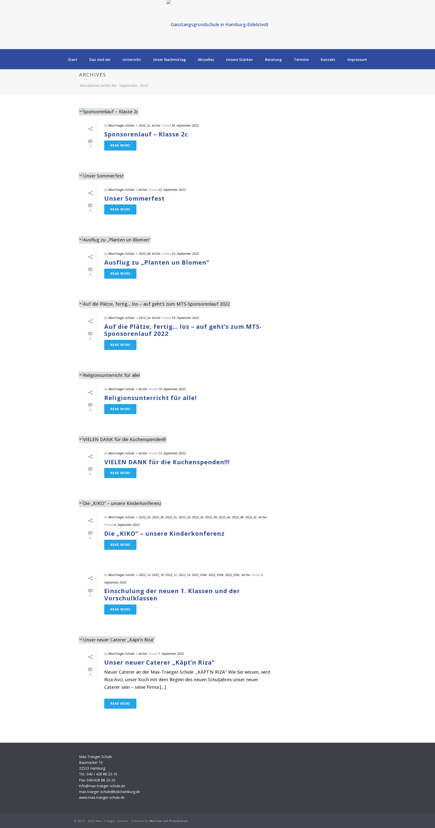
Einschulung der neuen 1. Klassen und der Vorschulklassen (172, 594)
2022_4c (251, 517)
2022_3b (211, 517)
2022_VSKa (199, 575)
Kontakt (328, 59)
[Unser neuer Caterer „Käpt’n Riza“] (178, 640)
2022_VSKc (232, 575)
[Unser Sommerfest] (178, 176)
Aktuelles (206, 59)
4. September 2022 (127, 525)
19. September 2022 (185, 318)
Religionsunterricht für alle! (150, 397)
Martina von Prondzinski (169, 821)
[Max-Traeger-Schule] (218, 24)
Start (72, 59)
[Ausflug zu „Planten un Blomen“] (178, 240)
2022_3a (198, 517)
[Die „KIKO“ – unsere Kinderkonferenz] (178, 503)
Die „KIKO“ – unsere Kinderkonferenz (164, 533)
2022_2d (184, 517)
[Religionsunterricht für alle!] (178, 375)
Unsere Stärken (239, 59)
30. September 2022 (185, 125)
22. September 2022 (172, 190)
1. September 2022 (171, 654)
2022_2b (158, 517)
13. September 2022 (172, 453)
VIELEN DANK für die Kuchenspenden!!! (167, 462)
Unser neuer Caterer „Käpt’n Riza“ (159, 662)
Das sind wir (100, 59)
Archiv (156, 125)
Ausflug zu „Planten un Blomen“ (156, 262)
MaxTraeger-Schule (121, 125)
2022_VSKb (216, 575)
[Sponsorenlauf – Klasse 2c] (178, 112)
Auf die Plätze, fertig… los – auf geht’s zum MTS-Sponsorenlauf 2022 (183, 330)
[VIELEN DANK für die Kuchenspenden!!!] (178, 439)
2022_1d (184, 575)
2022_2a (145, 517)
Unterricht (132, 59)
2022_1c (171, 575)
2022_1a (145, 575)
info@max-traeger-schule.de (102, 785)
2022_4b (145, 253)
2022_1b (158, 575)
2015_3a (145, 318)
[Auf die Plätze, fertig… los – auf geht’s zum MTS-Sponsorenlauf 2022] (178, 304)
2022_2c (144, 125)
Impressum (357, 59)
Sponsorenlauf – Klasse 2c (146, 134)
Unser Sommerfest (134, 198)
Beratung (273, 59)
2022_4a (224, 517)
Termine (301, 59)
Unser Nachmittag (169, 59)
